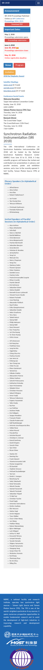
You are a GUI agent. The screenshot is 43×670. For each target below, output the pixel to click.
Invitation (9, 72)
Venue (8, 65)
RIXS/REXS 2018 (10, 91)
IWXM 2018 (8, 85)
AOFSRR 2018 (9, 88)
